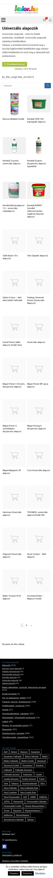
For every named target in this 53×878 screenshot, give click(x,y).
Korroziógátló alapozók (11, 675)
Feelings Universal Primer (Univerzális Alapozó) (35, 300)
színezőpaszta (22, 815)
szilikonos (8, 815)
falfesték (8, 770)
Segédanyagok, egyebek (13, 733)
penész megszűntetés (35, 806)
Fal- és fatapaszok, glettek (14, 698)
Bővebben (40, 873)
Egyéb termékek (9, 694)
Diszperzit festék (11, 765)
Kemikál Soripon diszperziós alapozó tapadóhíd (36, 163)
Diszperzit (41, 761)
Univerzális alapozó (36, 342)
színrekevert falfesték (14, 819)
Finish (42, 779)
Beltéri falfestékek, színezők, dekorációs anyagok (24, 687)
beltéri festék (27, 761)
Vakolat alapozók (8, 683)
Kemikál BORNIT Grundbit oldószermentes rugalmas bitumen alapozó (35, 211)
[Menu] (3, 20)
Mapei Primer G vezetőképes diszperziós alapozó (12, 429)
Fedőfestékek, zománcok (13, 706)
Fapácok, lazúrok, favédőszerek (16, 702)
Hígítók (5, 710)
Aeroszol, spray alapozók (11, 669)
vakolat (30, 819)
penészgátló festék (12, 806)
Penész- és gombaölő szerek (15, 725)
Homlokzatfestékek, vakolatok (15, 713)
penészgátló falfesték (36, 801)
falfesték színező (12, 774)
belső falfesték (32, 756)
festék (39, 774)
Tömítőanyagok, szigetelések (15, 737)
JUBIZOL (43, 797)
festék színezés (11, 779)
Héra (42, 783)
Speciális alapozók (9, 677)
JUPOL (7, 801)
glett (6, 783)
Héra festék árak (28, 792)
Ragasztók (7, 729)
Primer (7, 810)
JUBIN (33, 797)
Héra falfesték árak (29, 788)
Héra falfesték (10, 788)
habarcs (15, 783)
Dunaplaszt (27, 765)
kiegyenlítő (18, 801)
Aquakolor (35, 752)
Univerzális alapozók (10, 680)
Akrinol (14, 752)
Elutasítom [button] (27, 873)
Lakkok (5, 721)
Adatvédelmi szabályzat (12, 855)
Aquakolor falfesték (12, 756)
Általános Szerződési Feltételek (15, 861)
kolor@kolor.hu (11, 840)
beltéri (45, 756)
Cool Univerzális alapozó (38, 470)
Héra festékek (10, 792)
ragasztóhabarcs (33, 810)
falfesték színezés (23, 770)
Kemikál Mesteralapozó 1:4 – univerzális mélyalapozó (13, 208)
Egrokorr (40, 765)
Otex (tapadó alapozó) (37, 255)
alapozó (24, 752)
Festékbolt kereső (16, 64)
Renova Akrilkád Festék (13, 119)
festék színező (29, 779)
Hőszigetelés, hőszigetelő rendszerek (18, 717)
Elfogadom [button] (14, 873)
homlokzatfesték (29, 783)
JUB (25, 797)
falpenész (27, 774)
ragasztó (17, 810)
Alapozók (6, 665)
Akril (5, 752)
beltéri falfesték (11, 761)
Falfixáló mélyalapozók (11, 672)
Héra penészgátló (12, 797)
